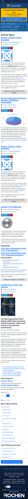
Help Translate (7, 483)
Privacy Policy (20, 479)
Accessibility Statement (10, 479)
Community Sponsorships (9, 454)
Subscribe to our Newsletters (11, 462)
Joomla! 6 (16, 27)
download (4, 66)
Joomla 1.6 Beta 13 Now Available (11, 38)
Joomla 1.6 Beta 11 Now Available (12, 372)
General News (12, 105)
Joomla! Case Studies (7, 426)
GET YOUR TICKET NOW (14, 19)
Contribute (5, 30)
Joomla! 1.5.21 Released (11, 207)
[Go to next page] (10, 395)
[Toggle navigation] (3, 1)
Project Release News (14, 42)
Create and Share (6, 413)
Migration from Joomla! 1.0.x (11, 267)
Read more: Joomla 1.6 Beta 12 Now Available (14, 200)
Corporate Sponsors (7, 451)
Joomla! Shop (5, 429)
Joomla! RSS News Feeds (8, 438)
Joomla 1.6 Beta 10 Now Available (12, 373)
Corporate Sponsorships (8, 448)
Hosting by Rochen (14, 498)
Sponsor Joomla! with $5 (18, 481)
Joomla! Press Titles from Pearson (12, 286)
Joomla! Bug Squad (20, 79)
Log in (23, 483)
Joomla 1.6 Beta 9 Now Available (11, 375)
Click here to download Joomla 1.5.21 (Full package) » (13, 249)
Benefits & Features (7, 27)
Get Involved (5, 416)
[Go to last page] (13, 395)
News (22, 27)
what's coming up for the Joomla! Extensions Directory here (14, 139)
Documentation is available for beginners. (12, 271)
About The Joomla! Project (9, 418)
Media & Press (13, 30)
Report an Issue (16, 483)
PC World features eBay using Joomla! (13, 367)
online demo (22, 270)
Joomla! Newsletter (7, 435)
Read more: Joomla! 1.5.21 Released (14, 279)
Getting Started (6, 410)
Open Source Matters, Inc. (17, 490)
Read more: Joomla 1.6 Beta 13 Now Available (14, 92)
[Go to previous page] (5, 395)
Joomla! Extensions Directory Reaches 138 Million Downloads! (13, 100)
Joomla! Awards (6, 423)
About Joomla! (11, 24)
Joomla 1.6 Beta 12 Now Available (11, 147)
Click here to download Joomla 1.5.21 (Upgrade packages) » (13, 254)
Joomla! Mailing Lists (7, 432)
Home (3, 24)
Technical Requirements (8, 441)
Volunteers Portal (7, 457)
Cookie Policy (6, 481)
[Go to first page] (2, 395)
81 (8, 395)
